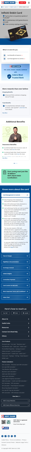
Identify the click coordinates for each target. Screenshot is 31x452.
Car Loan (13, 344)
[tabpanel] (15, 223)
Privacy (24, 440)
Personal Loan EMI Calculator (19, 364)
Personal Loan (6, 344)
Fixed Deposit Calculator (17, 385)
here (13, 149)
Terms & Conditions (15, 440)
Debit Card (22, 353)
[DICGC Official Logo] (9, 422)
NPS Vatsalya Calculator (17, 392)
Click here (22, 107)
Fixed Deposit (24, 356)
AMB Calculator (6, 381)
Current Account (16, 351)
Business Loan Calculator (9, 371)
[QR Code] (3, 422)
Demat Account (6, 353)
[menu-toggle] (29, 3)
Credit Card (15, 353)
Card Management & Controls (15, 58)
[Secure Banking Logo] (5, 427)
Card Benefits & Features (14, 55)
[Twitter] (12, 436)
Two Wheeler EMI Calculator (10, 369)
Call (6, 313)
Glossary (3, 445)
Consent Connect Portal (7, 442)
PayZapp (11, 356)
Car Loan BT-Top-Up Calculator (10, 390)
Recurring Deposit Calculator (10, 388)
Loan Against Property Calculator (11, 378)
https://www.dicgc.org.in (19, 424)
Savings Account (20, 349)
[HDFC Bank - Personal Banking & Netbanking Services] (8, 416)
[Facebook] (2, 436)
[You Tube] (9, 436)
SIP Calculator (6, 385)
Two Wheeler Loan (7, 346)
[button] (14, 163)
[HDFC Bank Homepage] (2, 7)
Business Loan (21, 344)
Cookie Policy (5, 440)
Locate (26, 313)
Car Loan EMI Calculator (8, 367)
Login (21, 2)
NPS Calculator (6, 392)
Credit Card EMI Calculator (19, 381)
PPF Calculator (15, 383)
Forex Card (5, 356)
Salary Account (6, 351)
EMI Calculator (6, 364)
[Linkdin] (15, 436)
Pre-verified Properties (8, 349)
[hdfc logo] (8, 2)
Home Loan (23, 346)
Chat (16, 313)
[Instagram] (5, 436)
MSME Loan (5, 358)
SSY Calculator (6, 383)
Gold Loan (16, 346)
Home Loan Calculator (8, 376)
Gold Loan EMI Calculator (9, 374)
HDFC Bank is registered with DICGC (20, 420)
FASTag (17, 356)
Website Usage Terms (22, 442)
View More (4, 113)
